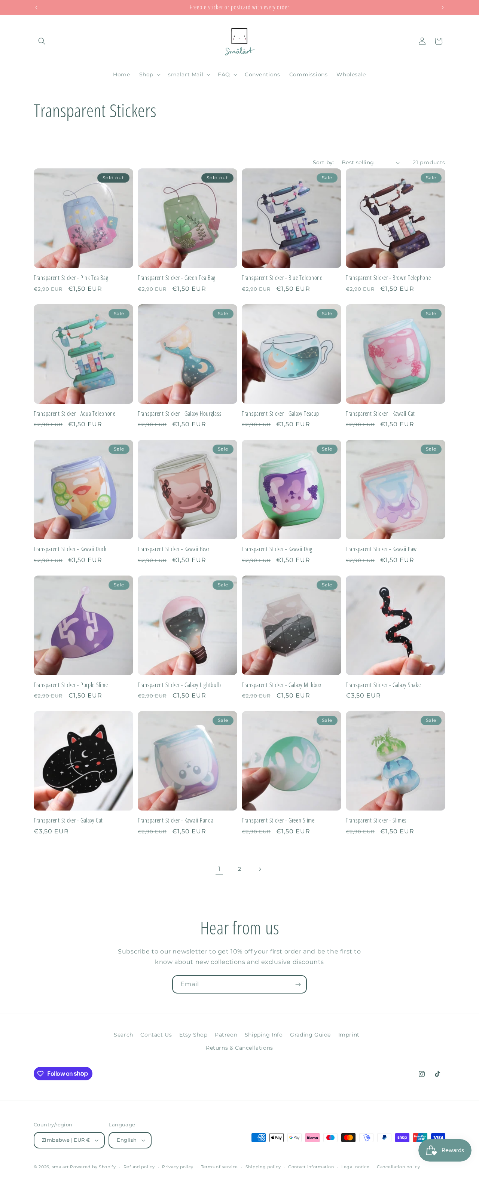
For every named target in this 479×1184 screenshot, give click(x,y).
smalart (60, 1166)
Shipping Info (264, 1034)
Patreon (226, 1034)
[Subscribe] (298, 984)
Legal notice (355, 1166)
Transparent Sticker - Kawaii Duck (70, 549)
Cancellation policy (398, 1166)
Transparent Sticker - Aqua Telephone (75, 413)
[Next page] (259, 869)
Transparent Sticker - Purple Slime (71, 685)
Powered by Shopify (93, 1166)
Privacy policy (177, 1166)
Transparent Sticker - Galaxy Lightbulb (179, 685)
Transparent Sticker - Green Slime (278, 820)
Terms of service (219, 1166)
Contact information (311, 1166)
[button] (42, 41)
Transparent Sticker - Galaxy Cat (68, 820)
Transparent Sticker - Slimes (376, 820)
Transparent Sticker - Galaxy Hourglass (179, 413)
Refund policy (139, 1166)
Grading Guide (310, 1034)
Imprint (349, 1034)
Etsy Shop (193, 1034)
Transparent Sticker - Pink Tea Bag (71, 277)
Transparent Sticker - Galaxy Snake (383, 685)
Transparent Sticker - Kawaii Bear (174, 549)
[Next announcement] (442, 7)
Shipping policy (263, 1166)
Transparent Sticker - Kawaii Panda (175, 820)
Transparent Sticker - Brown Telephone (388, 277)
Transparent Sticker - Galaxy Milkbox (281, 685)
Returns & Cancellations (239, 1047)
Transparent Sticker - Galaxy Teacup (280, 413)
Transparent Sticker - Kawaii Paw (381, 549)
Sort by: (323, 162)
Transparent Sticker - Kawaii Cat (380, 413)
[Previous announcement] (36, 7)
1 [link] (219, 868)
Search (123, 1034)
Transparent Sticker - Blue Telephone (282, 277)
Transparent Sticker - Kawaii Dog (277, 549)
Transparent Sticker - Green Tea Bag (177, 277)
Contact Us (156, 1034)
